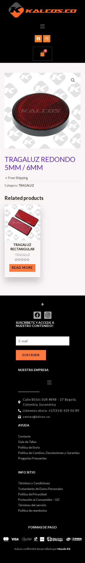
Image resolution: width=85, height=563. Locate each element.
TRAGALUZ (26, 185)
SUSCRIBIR (31, 355)
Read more (22, 268)
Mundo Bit (63, 549)
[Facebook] (38, 38)
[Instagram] (46, 38)
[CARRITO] (42, 54)
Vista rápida (22, 237)
